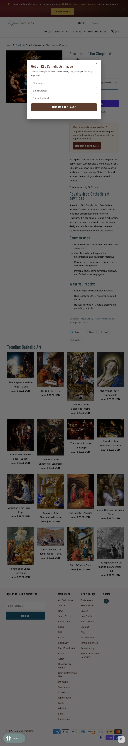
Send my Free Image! (64, 107)
